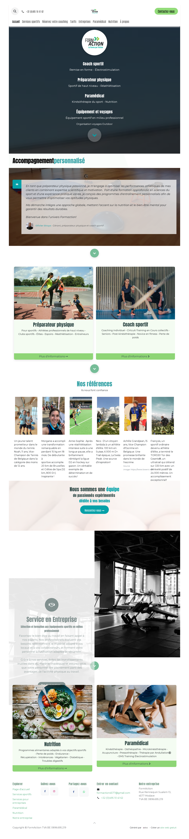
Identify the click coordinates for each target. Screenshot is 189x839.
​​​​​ (94, 369)
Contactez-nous (166, 11)
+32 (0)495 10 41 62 (112, 797)
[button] (15, 11)
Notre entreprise (22, 818)
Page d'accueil (21, 789)
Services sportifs (22, 794)
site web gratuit (168, 827)
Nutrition (18, 813)
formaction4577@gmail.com (113, 792)
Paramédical (20, 808)
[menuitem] (16, 21)
